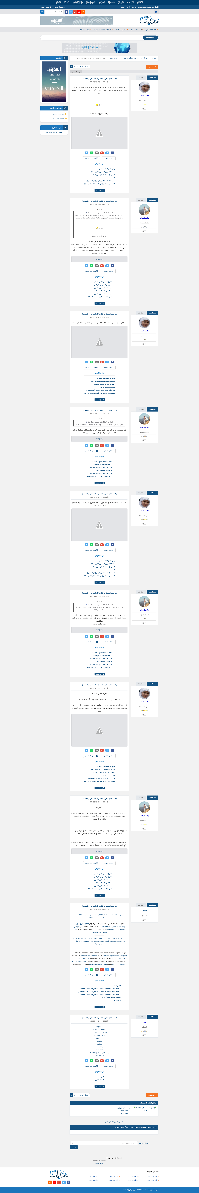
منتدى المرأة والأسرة (131, 58)
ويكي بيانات (117, 985)
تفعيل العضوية (121, 29)
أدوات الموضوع (76, 72)
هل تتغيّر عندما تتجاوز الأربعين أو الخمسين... (100, 181)
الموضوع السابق (118, 1122)
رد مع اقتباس (99, 190)
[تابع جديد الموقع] (83, 12)
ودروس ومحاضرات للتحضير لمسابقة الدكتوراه (99, 925)
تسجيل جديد (45, 7)
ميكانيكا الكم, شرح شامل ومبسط (101, 287)
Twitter (146, 1110)
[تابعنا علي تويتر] (71, 12)
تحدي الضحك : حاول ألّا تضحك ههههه (99, 297)
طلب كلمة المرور (136, 29)
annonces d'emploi (119, 964)
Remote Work (99, 1046)
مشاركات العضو (90, 158)
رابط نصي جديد (152, 1176)
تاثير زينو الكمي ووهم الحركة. (102, 284)
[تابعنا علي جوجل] (75, 12)
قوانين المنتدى (85, 29)
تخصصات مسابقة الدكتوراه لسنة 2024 (90, 916)
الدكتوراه (99, 1026)
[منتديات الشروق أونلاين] (156, 11)
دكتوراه (99, 1041)
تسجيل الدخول (59, 7)
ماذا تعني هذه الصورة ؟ (104, 291)
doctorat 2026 (99, 1035)
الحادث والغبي (99, 1079)
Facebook (124, 1113)
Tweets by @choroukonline (54, 132)
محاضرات (99, 1044)
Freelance (99, 1049)
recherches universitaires (98, 964)
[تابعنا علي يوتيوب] (79, 12)
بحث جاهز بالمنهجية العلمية (99, 1052)
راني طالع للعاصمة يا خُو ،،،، (106, 169)
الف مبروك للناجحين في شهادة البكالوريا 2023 (99, 184)
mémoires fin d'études (89, 955)
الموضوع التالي (109, 1122)
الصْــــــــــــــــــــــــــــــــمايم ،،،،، (107, 178)
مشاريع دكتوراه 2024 (86, 914)
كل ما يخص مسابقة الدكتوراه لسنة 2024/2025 (111, 914)
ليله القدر (117, 1000)
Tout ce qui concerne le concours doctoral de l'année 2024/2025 (95, 938)
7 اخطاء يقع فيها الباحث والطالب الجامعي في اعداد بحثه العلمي (99, 988)
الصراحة (101, 1076)
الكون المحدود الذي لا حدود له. (101, 281)
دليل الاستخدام (151, 29)
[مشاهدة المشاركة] (86, 212)
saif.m (144, 910)
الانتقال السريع (144, 1143)
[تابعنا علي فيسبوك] (66, 12)
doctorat (99, 1038)
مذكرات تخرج (84, 923)
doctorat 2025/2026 (99, 1032)
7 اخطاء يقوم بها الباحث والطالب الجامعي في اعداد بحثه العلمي (99, 991)
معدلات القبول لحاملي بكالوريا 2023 (103, 172)
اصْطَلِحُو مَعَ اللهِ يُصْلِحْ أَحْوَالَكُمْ (111, 997)
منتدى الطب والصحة (114, 58)
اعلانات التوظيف (96, 932)
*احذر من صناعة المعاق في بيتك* (104, 175)
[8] (97, 105)
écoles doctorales (99, 1029)
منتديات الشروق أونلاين (148, 58)
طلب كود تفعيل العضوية (102, 29)
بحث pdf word (99, 1055)
